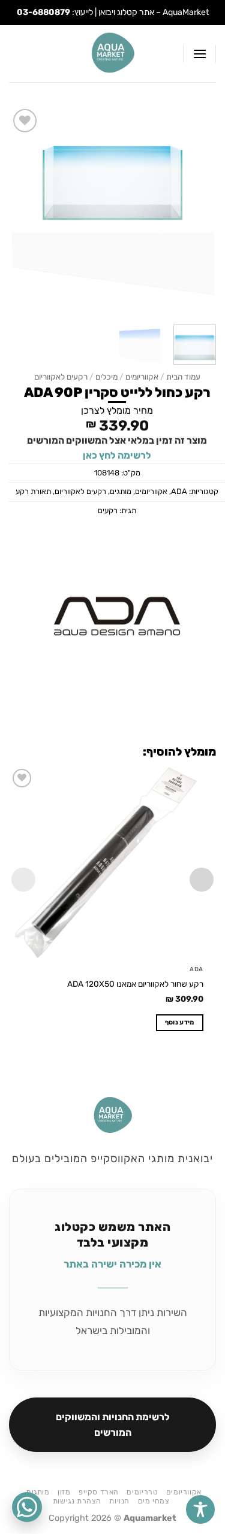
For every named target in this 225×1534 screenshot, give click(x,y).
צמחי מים (154, 1501)
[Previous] (197, 211)
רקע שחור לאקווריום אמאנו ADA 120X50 (135, 984)
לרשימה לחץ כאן (117, 455)
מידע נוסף (179, 1022)
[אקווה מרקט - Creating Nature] (113, 53)
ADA (179, 491)
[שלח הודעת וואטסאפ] (27, 1507)
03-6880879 (43, 12)
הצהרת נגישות (77, 1501)
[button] (199, 53)
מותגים (120, 491)
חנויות (119, 1501)
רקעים (108, 510)
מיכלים (106, 376)
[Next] (20, 211)
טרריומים (142, 1492)
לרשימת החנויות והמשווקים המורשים (113, 1424)
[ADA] (117, 615)
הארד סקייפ (99, 1492)
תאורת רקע (33, 491)
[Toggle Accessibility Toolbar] (200, 1509)
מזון (64, 1492)
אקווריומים (141, 376)
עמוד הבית (183, 376)
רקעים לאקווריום (61, 376)
